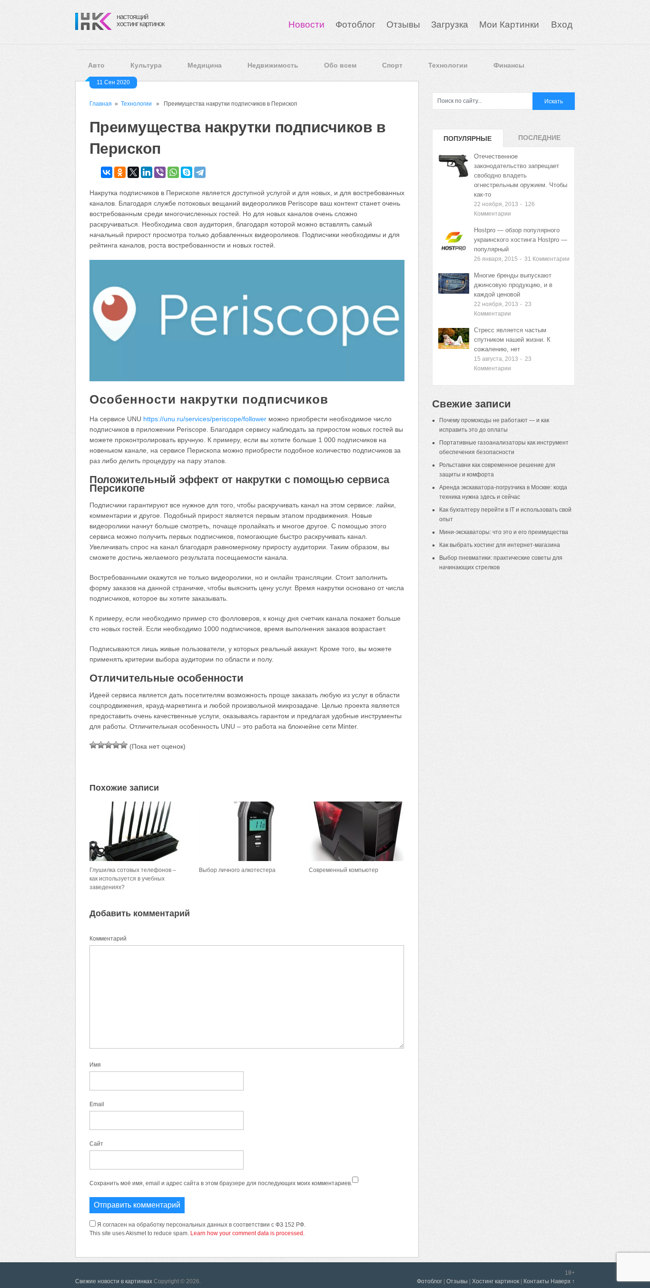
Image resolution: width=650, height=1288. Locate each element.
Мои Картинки (510, 25)
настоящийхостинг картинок (141, 20)
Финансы (508, 65)
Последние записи (539, 140)
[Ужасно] (93, 745)
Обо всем (340, 65)
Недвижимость (272, 65)
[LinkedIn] (146, 172)
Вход (561, 25)
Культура (146, 65)
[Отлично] (124, 745)
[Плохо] (101, 745)
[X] (133, 172)
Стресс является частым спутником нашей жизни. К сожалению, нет (512, 340)
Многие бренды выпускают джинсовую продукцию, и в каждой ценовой (513, 285)
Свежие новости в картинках (113, 1281)
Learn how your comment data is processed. (247, 1233)
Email (96, 1104)
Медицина (204, 65)
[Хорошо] (116, 745)
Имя (95, 1064)
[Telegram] (200, 172)
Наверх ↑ (563, 1281)
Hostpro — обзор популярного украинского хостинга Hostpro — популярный (520, 240)
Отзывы (403, 25)
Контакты (536, 1281)
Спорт (392, 65)
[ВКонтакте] (106, 172)
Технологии (448, 65)
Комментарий (108, 938)
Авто (96, 65)
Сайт (96, 1143)
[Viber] (160, 172)
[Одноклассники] (120, 172)
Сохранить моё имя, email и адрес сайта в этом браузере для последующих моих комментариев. (220, 1183)
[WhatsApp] (173, 172)
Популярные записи (467, 141)
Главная (100, 103)
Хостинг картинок (495, 1281)
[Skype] (186, 172)
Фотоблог (355, 25)
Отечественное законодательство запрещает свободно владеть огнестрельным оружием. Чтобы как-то (520, 175)
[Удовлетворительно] (108, 745)
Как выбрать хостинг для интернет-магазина (499, 545)
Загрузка (449, 25)
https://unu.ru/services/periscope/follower (204, 419)
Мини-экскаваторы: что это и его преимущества (503, 532)
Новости (306, 25)
